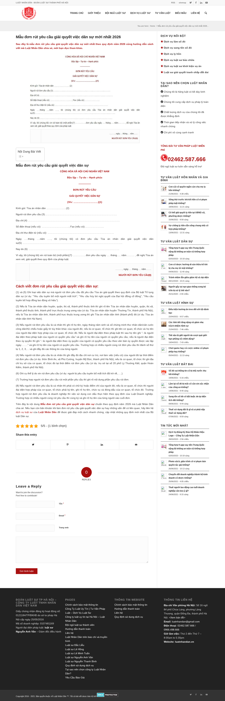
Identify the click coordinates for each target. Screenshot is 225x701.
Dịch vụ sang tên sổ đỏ (178, 47)
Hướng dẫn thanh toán (78, 629)
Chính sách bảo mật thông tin (81, 604)
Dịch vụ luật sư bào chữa (179, 60)
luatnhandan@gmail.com (186, 621)
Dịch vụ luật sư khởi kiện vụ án (182, 66)
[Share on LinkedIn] (102, 444)
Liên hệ (69, 633)
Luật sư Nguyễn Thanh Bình (81, 661)
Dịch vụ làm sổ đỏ (174, 41)
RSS (173, 3)
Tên (61, 503)
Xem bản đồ (177, 617)
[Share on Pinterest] (67, 444)
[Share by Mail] (136, 444)
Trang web (64, 527)
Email (62, 515)
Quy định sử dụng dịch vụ (79, 665)
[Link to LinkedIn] (201, 2)
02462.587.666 (186, 625)
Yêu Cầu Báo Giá (75, 677)
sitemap (182, 3)
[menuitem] (173, 3)
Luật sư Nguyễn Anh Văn (79, 657)
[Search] (205, 13)
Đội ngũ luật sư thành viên (79, 624)
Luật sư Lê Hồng (74, 649)
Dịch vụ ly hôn (172, 53)
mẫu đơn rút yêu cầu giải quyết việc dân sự (56, 44)
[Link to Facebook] (195, 2)
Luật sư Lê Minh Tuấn (77, 653)
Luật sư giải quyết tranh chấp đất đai (186, 72)
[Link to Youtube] (206, 2)
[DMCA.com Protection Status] (107, 696)
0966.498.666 (171, 629)
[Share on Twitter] (33, 444)
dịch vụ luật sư (24, 412)
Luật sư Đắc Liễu (74, 645)
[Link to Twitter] (190, 2)
